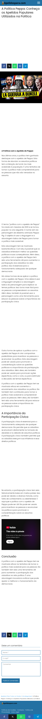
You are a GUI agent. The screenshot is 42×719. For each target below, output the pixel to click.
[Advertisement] (21, 40)
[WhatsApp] (14, 66)
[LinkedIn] (20, 66)
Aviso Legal (15, 712)
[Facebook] (4, 66)
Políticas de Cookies (9, 710)
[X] (9, 66)
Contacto (20, 710)
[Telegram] (25, 66)
